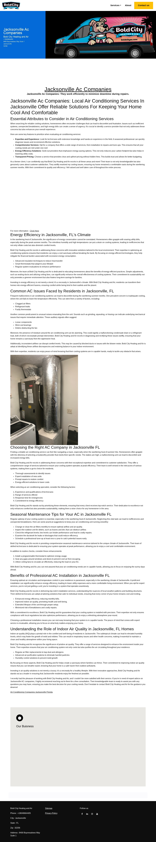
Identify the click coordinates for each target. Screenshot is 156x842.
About (128, 5)
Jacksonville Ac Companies (78, 89)
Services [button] (114, 5)
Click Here (34, 231)
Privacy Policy (51, 813)
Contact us (143, 5)
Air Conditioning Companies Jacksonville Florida (31, 692)
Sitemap (48, 808)
